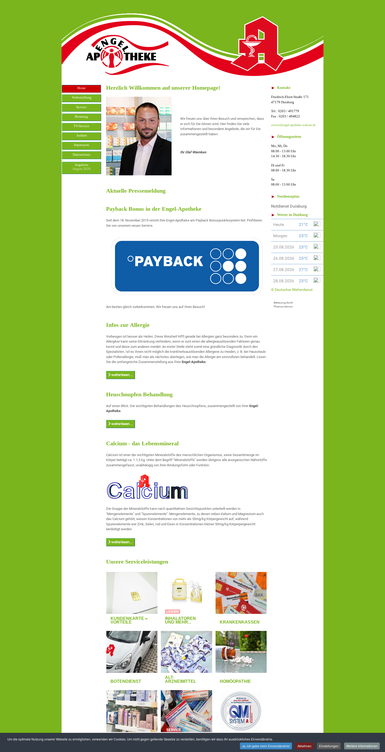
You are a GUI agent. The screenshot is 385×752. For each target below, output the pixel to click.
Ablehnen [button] (304, 746)
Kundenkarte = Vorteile (129, 620)
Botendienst (126, 681)
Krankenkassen (240, 622)
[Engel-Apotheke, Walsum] (192, 38)
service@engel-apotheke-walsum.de (293, 125)
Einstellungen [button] (329, 746)
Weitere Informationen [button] (362, 746)
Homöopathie (235, 681)
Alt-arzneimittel (180, 679)
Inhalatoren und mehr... (180, 620)
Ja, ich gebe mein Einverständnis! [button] (266, 746)
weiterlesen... (122, 374)
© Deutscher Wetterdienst (292, 290)
